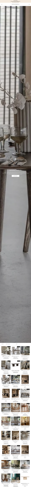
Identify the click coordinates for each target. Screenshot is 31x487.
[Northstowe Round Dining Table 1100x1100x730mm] (25, 365)
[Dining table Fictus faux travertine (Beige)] (25, 478)
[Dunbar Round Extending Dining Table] (5, 379)
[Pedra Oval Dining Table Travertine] (15, 407)
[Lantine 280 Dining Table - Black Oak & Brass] (15, 393)
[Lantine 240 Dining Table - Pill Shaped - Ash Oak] (5, 449)
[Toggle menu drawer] (1, 4)
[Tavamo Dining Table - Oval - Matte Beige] (25, 449)
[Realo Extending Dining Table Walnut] (5, 421)
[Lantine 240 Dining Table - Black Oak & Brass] (5, 393)
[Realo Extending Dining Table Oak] (5, 464)
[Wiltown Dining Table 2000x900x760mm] (5, 350)
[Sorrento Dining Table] (15, 365)
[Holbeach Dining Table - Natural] (25, 464)
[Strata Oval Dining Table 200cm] (25, 421)
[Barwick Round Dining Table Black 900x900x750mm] (15, 449)
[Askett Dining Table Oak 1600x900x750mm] (25, 393)
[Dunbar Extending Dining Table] (15, 350)
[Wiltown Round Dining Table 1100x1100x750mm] (5, 365)
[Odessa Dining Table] (15, 435)
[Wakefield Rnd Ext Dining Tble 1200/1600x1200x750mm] (25, 350)
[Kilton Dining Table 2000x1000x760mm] (15, 464)
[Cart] (29, 4)
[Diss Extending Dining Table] (15, 379)
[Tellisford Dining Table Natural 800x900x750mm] (25, 435)
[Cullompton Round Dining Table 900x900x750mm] (15, 478)
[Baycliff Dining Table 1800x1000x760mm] (5, 478)
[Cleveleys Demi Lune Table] (25, 407)
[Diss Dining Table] (5, 407)
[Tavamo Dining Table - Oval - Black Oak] (25, 379)
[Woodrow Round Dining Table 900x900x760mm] (5, 435)
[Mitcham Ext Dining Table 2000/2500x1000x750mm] (15, 421)
